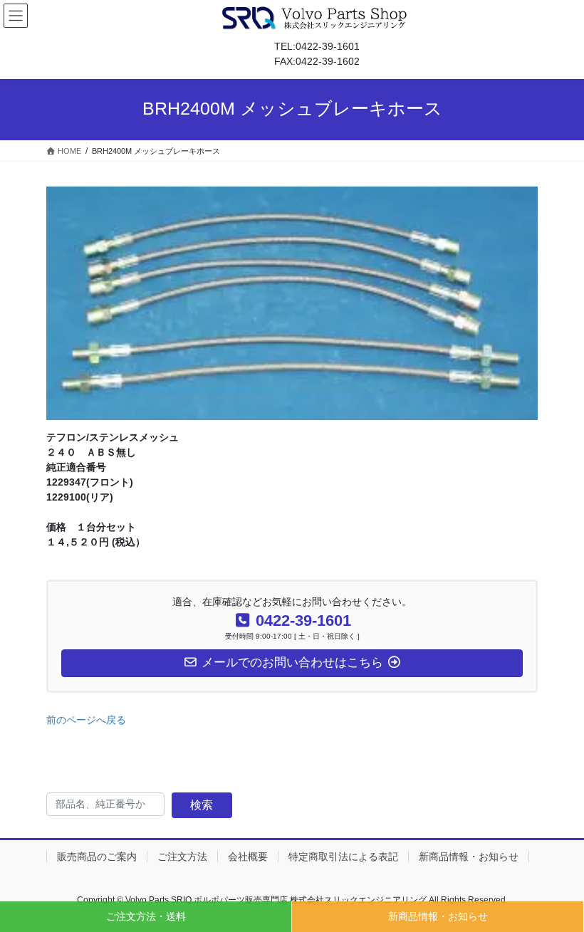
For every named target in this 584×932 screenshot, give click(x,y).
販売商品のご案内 (97, 856)
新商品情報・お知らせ (438, 916)
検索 (201, 805)
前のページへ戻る (86, 720)
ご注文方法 (182, 856)
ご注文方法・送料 (146, 916)
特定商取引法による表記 (343, 856)
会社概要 (248, 856)
